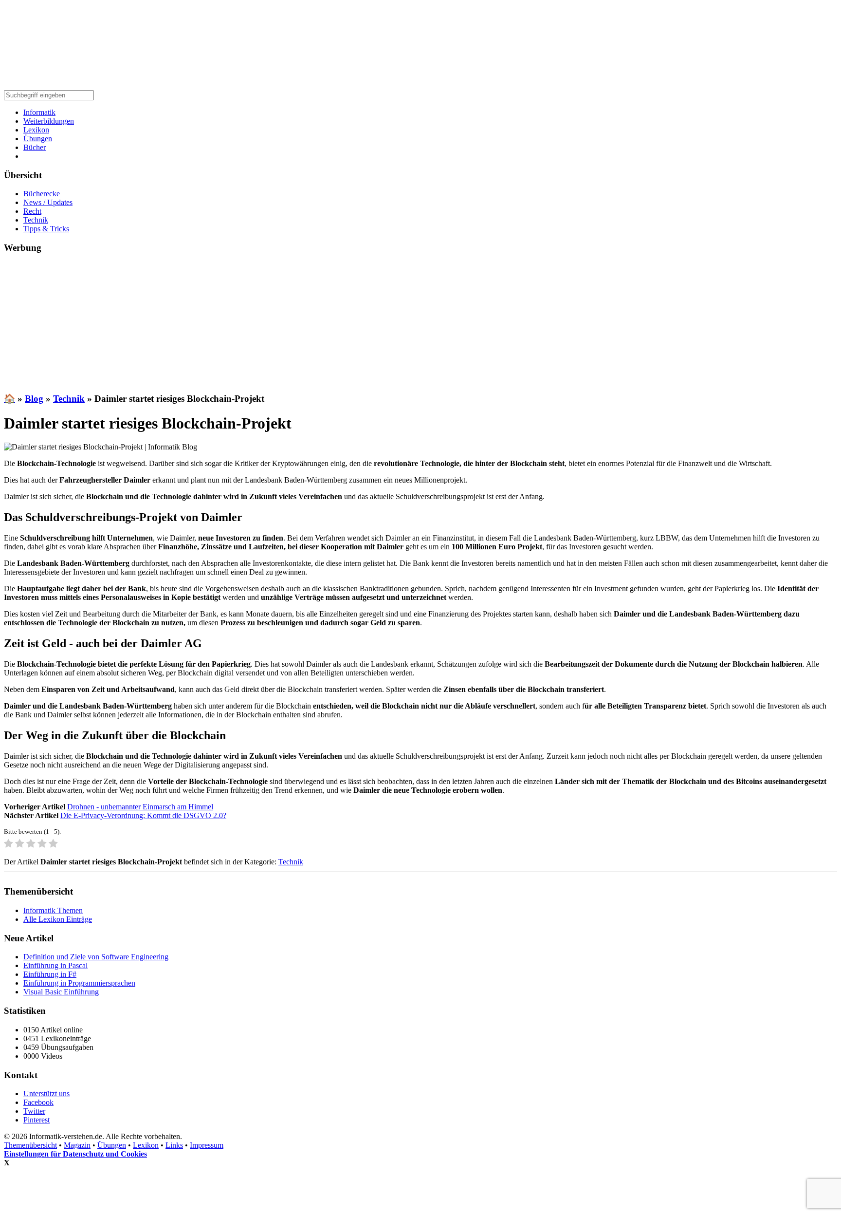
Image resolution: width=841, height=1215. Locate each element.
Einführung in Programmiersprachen (79, 983)
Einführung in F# (49, 974)
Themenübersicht (30, 1145)
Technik (35, 220)
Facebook (38, 1102)
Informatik (39, 112)
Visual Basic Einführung (61, 992)
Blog (34, 398)
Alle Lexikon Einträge (57, 919)
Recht (32, 211)
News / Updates (48, 202)
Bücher (34, 147)
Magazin (77, 1145)
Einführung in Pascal (55, 965)
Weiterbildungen (48, 121)
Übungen (37, 138)
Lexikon (36, 130)
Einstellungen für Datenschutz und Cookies (75, 1154)
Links (174, 1145)
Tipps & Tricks (46, 228)
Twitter (34, 1111)
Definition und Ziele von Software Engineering (95, 957)
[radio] (8, 844)
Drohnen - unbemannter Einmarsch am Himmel (140, 807)
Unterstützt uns (46, 1093)
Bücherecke (41, 193)
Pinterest (36, 1120)
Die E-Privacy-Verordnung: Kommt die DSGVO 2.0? (143, 815)
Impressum (206, 1145)
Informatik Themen (53, 910)
